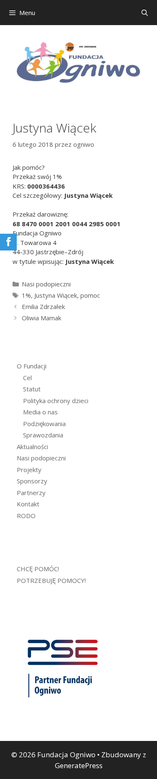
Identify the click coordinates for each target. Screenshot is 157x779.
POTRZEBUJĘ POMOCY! (51, 580)
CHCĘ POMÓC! (38, 568)
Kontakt (28, 504)
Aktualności (32, 446)
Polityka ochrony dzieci (55, 400)
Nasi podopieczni (46, 284)
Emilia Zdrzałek (43, 306)
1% (26, 295)
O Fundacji (31, 366)
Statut (32, 389)
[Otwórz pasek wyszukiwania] (144, 12)
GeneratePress (79, 765)
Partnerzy (31, 492)
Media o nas (40, 412)
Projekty (29, 469)
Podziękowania (44, 423)
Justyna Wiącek (55, 295)
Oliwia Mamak (41, 318)
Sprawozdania (43, 435)
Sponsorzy (32, 481)
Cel (27, 377)
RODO (26, 515)
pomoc (90, 295)
